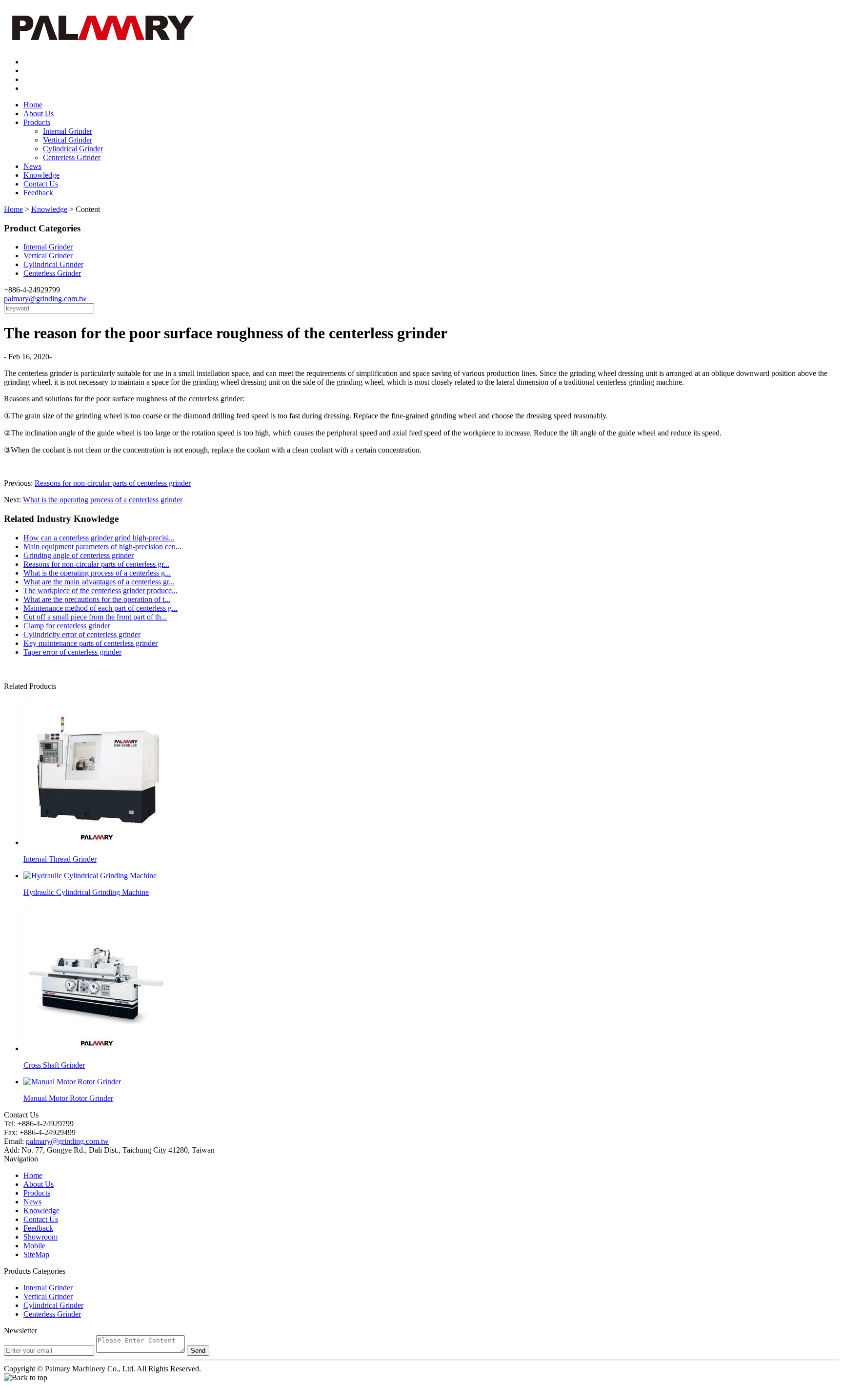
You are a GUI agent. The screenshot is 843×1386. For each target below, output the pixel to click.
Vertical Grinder (67, 140)
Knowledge (41, 175)
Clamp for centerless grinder (66, 625)
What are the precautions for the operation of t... (96, 599)
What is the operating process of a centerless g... (97, 573)
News (32, 166)
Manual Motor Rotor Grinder (68, 1098)
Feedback (38, 192)
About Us (38, 113)
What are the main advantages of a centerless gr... (99, 582)
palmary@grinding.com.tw (45, 298)
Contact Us (40, 184)
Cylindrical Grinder (73, 149)
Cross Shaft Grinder (54, 1065)
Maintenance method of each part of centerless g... (100, 608)
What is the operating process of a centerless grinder (102, 500)
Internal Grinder (67, 131)
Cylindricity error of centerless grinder (81, 634)
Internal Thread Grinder (60, 859)
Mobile (34, 1245)
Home (32, 105)
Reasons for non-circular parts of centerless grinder (113, 483)
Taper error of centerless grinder (72, 652)
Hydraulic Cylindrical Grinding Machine (86, 892)
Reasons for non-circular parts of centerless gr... (96, 564)
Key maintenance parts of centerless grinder (90, 643)
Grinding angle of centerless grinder (78, 555)
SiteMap (36, 1254)
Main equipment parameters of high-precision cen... (102, 546)
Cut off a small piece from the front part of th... (95, 617)
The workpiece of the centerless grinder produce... (100, 590)
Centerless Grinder (71, 157)
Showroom (40, 1237)
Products (36, 122)
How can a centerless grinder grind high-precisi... (99, 538)
